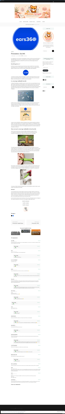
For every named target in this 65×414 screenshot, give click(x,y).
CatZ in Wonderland (14, 345)
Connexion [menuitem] (3, 0)
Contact (43, 21)
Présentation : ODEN (15, 233)
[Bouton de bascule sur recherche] (53, 1)
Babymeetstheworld (14, 354)
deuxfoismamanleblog (14, 334)
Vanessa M (12, 279)
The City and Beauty (14, 363)
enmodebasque (13, 379)
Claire (12, 306)
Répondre (39, 240)
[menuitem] (0, 0)
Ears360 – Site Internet (25, 201)
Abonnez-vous (45, 70)
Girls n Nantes (13, 290)
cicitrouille (12, 240)
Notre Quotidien (25, 21)
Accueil (21, 21)
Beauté (12, 51)
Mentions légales (12, 408)
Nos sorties (38, 21)
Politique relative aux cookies (21, 412)
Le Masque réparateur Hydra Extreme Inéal (25, 231)
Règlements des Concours (19, 408)
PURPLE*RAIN (13, 316)
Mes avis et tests (32, 21)
